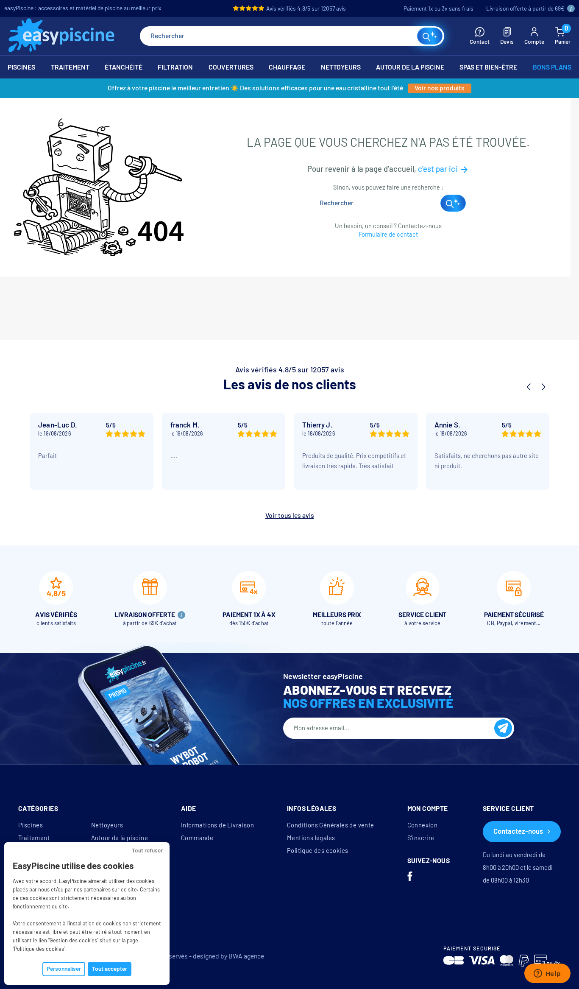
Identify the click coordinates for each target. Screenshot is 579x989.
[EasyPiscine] (61, 36)
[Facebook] (409, 877)
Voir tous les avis (289, 515)
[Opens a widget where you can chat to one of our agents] (547, 974)
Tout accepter (109, 969)
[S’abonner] (503, 728)
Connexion (422, 825)
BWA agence (246, 956)
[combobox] (292, 36)
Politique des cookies (317, 850)
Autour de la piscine (119, 838)
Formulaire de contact (388, 234)
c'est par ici (443, 169)
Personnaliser (64, 969)
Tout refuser (147, 850)
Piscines (30, 825)
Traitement (34, 838)
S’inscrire (420, 838)
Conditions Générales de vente (330, 825)
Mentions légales (311, 838)
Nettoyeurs (107, 825)
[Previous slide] (528, 387)
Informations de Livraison (217, 825)
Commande (197, 838)
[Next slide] (543, 387)
